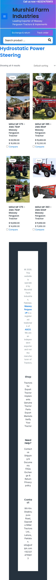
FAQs (28, 469)
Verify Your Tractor (28, 422)
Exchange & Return (28, 475)
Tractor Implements (28, 396)
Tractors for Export (28, 386)
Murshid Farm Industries (31, 13)
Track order (42, 32)
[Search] (49, 40)
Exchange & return (21, 32)
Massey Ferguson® (28, 309)
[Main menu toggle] (4, 16)
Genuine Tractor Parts (28, 406)
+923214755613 (28, 555)
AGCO (28, 329)
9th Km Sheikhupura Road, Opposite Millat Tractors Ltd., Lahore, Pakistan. (28, 525)
